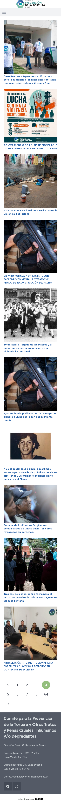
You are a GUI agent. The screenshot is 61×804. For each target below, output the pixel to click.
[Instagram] (17, 786)
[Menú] (4, 12)
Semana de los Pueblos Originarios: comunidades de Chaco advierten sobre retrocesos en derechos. (28, 529)
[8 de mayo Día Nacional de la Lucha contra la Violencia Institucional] (30, 181)
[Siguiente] (8, 704)
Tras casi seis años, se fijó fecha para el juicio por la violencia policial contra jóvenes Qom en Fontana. (30, 597)
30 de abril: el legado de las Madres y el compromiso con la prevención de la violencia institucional (28, 348)
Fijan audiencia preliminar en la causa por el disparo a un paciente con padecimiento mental (30, 417)
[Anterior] (8, 685)
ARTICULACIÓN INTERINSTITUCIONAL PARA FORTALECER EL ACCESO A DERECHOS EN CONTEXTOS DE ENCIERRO (28, 666)
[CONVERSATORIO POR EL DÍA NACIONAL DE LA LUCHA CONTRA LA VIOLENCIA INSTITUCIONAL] (30, 115)
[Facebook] (8, 786)
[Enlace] (30, 4)
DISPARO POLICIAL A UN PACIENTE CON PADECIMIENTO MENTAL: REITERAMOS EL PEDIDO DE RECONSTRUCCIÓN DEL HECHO (28, 279)
